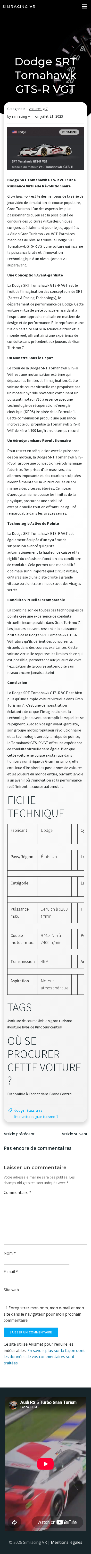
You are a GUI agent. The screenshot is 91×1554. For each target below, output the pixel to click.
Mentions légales (66, 1542)
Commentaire (18, 1192)
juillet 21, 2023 (51, 116)
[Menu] (84, 6)
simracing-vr (21, 116)
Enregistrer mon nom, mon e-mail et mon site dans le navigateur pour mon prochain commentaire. (44, 1314)
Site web (11, 1289)
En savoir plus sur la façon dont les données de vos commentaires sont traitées (44, 1357)
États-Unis (34, 1110)
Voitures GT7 (38, 108)
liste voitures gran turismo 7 (36, 1116)
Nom (10, 1253)
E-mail (11, 1271)
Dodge (19, 1110)
